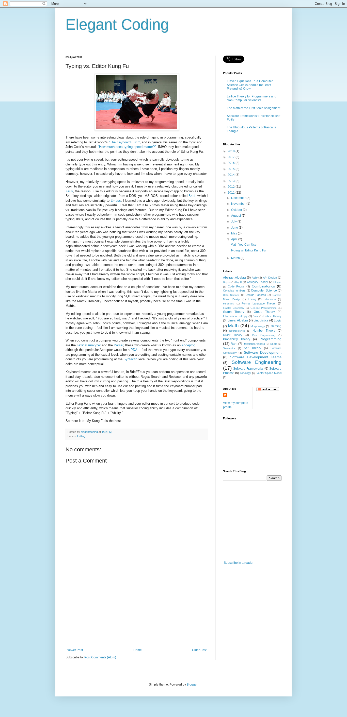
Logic (277, 320)
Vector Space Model (269, 372)
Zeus (69, 191)
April (234, 239)
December (238, 198)
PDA (134, 350)
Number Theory (264, 330)
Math (233, 325)
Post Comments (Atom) (100, 657)
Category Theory (257, 281)
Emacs (116, 200)
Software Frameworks (248, 368)
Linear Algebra (238, 320)
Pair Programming (263, 335)
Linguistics (261, 320)
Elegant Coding (117, 24)
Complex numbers (234, 290)
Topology (245, 372)
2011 (231, 192)
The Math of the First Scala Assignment (253, 108)
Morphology (257, 326)
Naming (276, 326)
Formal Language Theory (259, 303)
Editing (81, 436)
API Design (270, 277)
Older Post (199, 650)
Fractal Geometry (233, 307)
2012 (231, 187)
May (234, 233)
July (234, 221)
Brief (191, 196)
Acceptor (187, 345)
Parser (118, 345)
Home (137, 650)
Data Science (231, 295)
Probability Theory (236, 339)
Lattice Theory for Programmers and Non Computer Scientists (251, 98)
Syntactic (130, 359)
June (235, 227)
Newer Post (75, 650)
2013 (231, 181)
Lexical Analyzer (89, 345)
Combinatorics (263, 286)
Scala (273, 343)
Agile (255, 277)
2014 (231, 175)
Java (256, 316)
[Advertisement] (137, 610)
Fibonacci (228, 303)
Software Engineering (257, 362)
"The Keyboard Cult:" (124, 142)
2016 (231, 163)
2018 (231, 151)
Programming (270, 339)
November (238, 204)
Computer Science (264, 290)
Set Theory (252, 348)
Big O (238, 282)
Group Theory (264, 312)
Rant (234, 344)
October (237, 210)
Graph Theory (233, 312)
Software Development (262, 352)
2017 (231, 157)
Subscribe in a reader (239, 563)
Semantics (229, 348)
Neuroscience (237, 330)
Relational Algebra (254, 343)
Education (270, 299)
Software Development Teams (255, 357)
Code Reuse (236, 286)
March (236, 258)
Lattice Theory (272, 316)
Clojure (277, 282)
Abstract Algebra (234, 277)
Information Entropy (235, 316)
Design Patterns (256, 294)
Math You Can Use (244, 244)
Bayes (226, 282)
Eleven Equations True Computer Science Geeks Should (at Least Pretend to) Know (250, 84)
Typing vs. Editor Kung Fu (248, 250)
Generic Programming (263, 307)
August (236, 215)
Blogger (192, 684)
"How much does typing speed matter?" (127, 147)
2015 (231, 169)
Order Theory (232, 334)
